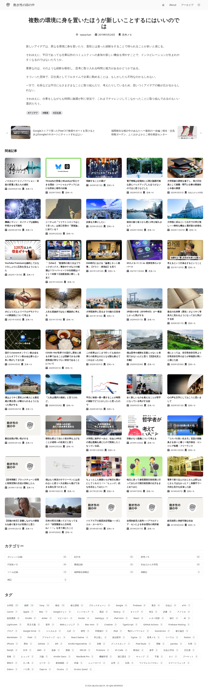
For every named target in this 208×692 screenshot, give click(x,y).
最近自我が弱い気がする (16, 438)
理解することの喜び (95, 180)
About (172, 5)
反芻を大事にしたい (95, 221)
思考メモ (127, 34)
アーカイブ (187, 5)
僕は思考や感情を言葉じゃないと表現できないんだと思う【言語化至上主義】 (144, 356)
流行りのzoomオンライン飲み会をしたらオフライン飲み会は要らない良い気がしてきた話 (22, 356)
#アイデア (33, 112)
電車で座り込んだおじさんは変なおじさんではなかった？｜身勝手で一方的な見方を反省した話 (184, 483)
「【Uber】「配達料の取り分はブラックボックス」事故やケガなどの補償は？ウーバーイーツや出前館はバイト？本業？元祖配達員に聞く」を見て (63, 270)
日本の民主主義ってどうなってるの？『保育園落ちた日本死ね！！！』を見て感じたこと (62, 524)
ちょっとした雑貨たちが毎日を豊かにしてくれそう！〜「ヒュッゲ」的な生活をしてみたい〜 (103, 483)
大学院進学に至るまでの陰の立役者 (103, 311)
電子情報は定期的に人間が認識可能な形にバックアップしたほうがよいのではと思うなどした (144, 184)
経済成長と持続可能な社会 (180, 520)
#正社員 (57, 112)
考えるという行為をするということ (184, 263)
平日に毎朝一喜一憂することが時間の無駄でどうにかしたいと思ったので (103, 401)
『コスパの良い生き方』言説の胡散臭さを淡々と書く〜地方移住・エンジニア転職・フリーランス (184, 442)
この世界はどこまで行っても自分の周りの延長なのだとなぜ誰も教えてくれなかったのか (103, 356)
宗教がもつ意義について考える (142, 438)
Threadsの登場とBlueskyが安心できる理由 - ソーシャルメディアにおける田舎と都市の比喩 (62, 184)
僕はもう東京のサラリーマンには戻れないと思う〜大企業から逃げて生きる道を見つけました (63, 483)
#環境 (45, 112)
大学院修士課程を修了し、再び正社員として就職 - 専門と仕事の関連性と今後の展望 (184, 184)
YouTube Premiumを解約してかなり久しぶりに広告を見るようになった (22, 267)
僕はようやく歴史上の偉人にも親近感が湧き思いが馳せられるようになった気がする (22, 401)
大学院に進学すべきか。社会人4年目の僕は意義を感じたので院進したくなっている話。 (104, 442)
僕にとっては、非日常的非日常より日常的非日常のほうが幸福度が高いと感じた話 (184, 356)
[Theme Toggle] (199, 5)
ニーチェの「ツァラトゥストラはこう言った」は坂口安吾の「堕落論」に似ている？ (63, 225)
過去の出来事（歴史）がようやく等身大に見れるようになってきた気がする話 (184, 315)
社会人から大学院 (195, 192)
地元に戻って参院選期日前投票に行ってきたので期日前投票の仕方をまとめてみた (144, 483)
